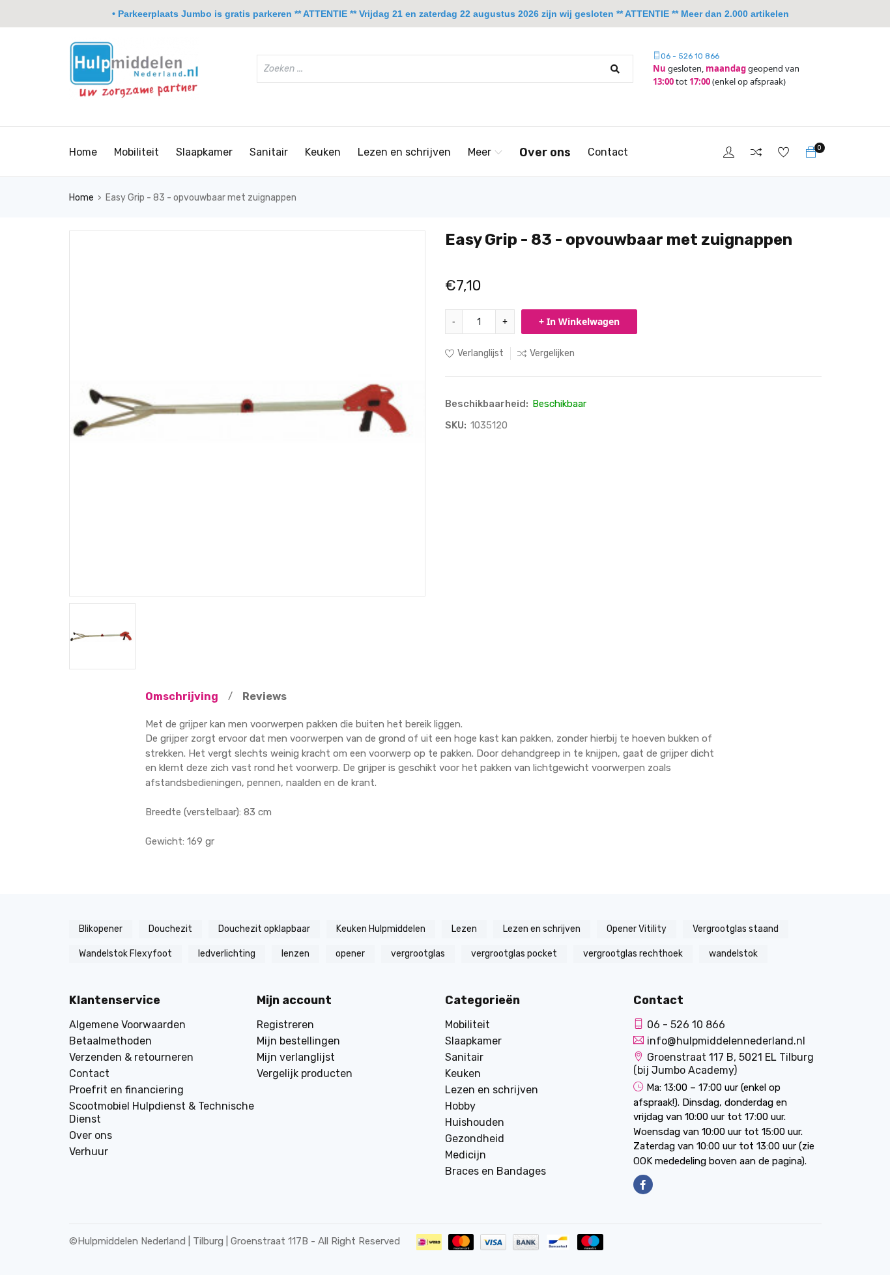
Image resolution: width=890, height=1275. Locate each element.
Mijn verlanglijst (296, 1057)
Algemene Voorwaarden (127, 1024)
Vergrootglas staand (736, 928)
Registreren (285, 1024)
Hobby (460, 1106)
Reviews (264, 696)
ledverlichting (226, 953)
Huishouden (474, 1122)
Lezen (464, 928)
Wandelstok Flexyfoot (125, 953)
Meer (479, 152)
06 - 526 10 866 (690, 56)
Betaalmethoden (110, 1041)
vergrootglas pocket (514, 953)
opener (350, 953)
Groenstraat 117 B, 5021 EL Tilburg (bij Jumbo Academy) (723, 1063)
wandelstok (733, 953)
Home (83, 152)
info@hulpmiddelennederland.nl (726, 1041)
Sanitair (269, 152)
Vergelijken (552, 353)
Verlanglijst (480, 353)
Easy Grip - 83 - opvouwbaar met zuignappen (201, 197)
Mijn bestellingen (298, 1041)
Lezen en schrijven (404, 152)
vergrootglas (418, 953)
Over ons (545, 152)
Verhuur (88, 1151)
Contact (608, 152)
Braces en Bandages (495, 1171)
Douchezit (170, 928)
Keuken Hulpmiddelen (380, 928)
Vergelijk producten (304, 1073)
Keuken (323, 152)
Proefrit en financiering (126, 1090)
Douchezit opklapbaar (264, 928)
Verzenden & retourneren (131, 1057)
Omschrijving (181, 696)
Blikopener (100, 928)
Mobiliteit (136, 152)
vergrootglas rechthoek (633, 953)
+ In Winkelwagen (579, 321)
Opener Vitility (637, 928)
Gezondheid (474, 1138)
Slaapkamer (204, 152)
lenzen (295, 953)
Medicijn (465, 1155)
